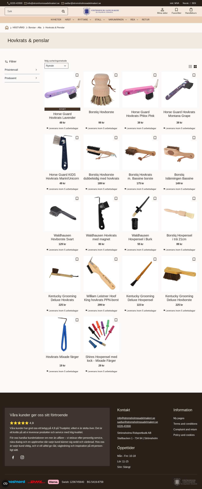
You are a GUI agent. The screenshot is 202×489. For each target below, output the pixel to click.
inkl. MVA (174, 3)
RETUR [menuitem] (145, 19)
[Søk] (63, 11)
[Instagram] (22, 457)
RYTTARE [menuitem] (83, 19)
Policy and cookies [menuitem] (184, 435)
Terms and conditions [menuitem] (185, 423)
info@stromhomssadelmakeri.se (43, 3)
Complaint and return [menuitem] (185, 429)
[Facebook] (13, 457)
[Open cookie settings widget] (5, 483)
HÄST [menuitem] (68, 19)
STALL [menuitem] (98, 19)
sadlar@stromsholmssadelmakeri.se (83, 3)
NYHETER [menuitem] (56, 19)
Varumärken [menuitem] (116, 19)
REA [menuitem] (133, 19)
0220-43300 (16, 3)
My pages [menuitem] (178, 418)
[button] (176, 11)
